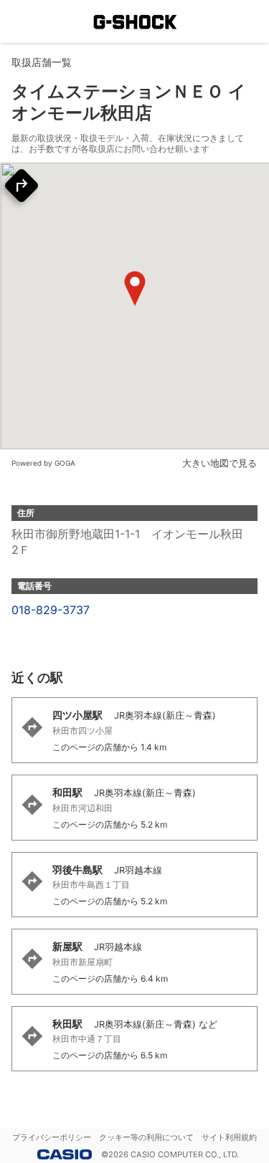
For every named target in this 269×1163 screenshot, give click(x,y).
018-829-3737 (50, 610)
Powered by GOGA (43, 463)
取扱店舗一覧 (41, 62)
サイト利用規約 (229, 1137)
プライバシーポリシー (51, 1137)
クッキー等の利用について (146, 1137)
